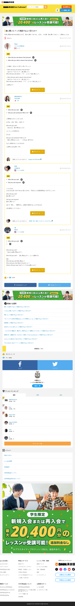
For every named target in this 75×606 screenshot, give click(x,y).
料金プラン (21, 564)
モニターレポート (5, 575)
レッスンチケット (41, 575)
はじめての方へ (4, 564)
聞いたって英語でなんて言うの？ (14, 315)
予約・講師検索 (41, 569)
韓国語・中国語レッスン (24, 569)
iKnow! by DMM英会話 (6, 587)
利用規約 (6, 467)
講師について (40, 564)
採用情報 (20, 596)
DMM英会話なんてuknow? (7, 590)
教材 (38, 572)
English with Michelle (34, 159)
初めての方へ (8, 455)
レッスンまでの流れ (42, 566)
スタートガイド (4, 566)
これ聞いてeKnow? (23, 578)
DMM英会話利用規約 (24, 587)
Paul (10, 407)
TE (9, 437)
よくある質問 (8, 461)
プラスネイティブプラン (24, 566)
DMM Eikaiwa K (13, 399)
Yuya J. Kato (12, 414)
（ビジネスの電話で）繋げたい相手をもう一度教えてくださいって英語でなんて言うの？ (30, 331)
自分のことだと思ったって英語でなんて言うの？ (18, 327)
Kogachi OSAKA (13, 422)
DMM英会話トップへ (10, 473)
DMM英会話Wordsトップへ (12, 478)
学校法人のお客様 (65, 580)
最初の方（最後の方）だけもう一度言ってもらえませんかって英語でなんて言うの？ (28, 335)
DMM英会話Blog (4, 595)
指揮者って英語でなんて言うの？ (14, 323)
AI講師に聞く (67, 10)
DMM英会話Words (5, 592)
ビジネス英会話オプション (25, 575)
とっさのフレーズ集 (42, 590)
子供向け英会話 (22, 572)
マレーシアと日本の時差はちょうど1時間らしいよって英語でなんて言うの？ (26, 319)
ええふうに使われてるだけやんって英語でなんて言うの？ (21, 339)
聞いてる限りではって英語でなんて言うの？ (17, 307)
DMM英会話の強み (5, 569)
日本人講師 (3, 572)
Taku (10, 429)
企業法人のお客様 (65, 575)
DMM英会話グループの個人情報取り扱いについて (27, 590)
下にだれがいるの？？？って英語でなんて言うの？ (19, 343)
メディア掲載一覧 (23, 594)
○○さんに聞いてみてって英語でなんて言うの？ (17, 311)
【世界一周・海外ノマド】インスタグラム (40, 221)
